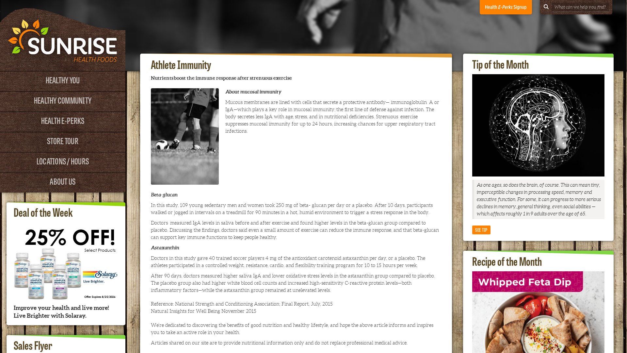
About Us (62, 181)
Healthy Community (62, 99)
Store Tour (62, 140)
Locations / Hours (63, 160)
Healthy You (63, 79)
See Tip (481, 229)
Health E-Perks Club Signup (506, 7)
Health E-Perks (63, 120)
